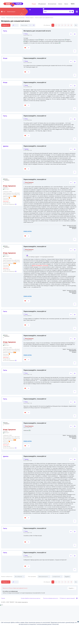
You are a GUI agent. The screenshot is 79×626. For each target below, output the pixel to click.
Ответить (5, 25)
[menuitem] (3, 11)
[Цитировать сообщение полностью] (70, 34)
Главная (3, 598)
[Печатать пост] (74, 34)
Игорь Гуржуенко (9, 186)
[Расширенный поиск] (72, 11)
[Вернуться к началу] (74, 51)
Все (76, 25)
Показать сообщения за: (6, 576)
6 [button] (68, 25)
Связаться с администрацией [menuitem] (68, 598)
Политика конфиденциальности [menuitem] (50, 598)
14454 (10, 191)
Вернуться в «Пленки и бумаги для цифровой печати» (15, 588)
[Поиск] (70, 11)
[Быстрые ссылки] (77, 11)
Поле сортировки (32, 576)
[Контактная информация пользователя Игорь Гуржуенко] (15, 204)
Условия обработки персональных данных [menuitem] (30, 598)
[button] (71, 25)
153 (8, 199)
